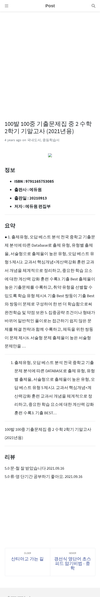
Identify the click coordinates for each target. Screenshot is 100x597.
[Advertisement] (50, 62)
